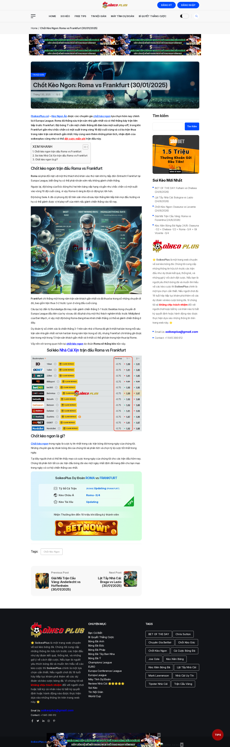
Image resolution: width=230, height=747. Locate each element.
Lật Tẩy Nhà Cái (186, 667)
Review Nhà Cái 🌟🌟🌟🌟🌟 (106, 683)
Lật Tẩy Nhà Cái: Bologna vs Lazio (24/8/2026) (174, 199)
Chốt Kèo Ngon (52, 551)
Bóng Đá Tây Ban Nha (101, 654)
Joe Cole (153, 659)
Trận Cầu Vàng (183, 683)
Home (52, 16)
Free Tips (80, 16)
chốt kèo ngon (101, 116)
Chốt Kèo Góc (186, 642)
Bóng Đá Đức (96, 645)
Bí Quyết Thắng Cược (152, 16)
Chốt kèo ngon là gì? (46, 159)
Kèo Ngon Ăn (59, 116)
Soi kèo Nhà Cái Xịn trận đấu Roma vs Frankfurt (61, 155)
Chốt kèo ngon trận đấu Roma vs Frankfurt (58, 151)
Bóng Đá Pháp (96, 649)
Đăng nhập (188, 5)
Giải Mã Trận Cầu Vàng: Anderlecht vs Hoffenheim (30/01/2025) (66, 583)
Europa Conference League (105, 670)
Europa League (97, 675)
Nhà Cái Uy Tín (185, 675)
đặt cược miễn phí (75, 138)
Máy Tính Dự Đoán (122, 16)
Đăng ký (166, 5)
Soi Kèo (65, 16)
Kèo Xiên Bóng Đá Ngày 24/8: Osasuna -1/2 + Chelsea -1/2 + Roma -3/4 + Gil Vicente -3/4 (177, 229)
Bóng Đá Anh (96, 641)
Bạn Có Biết (95, 632)
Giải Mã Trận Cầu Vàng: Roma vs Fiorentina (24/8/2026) (173, 218)
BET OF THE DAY (158, 634)
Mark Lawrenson (158, 675)
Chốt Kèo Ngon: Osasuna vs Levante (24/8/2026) (175, 208)
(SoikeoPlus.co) (40, 116)
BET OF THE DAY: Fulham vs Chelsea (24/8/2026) (176, 189)
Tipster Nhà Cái (157, 683)
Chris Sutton (183, 634)
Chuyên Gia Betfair (159, 642)
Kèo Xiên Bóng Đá (159, 667)
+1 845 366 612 (174, 337)
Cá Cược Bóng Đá (184, 650)
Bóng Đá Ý (94, 658)
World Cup (94, 696)
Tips (218, 734)
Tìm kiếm (161, 116)
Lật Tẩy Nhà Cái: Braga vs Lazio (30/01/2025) (109, 582)
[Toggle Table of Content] (83, 147)
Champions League (100, 662)
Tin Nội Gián (98, 16)
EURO (91, 666)
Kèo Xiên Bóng (175, 659)
